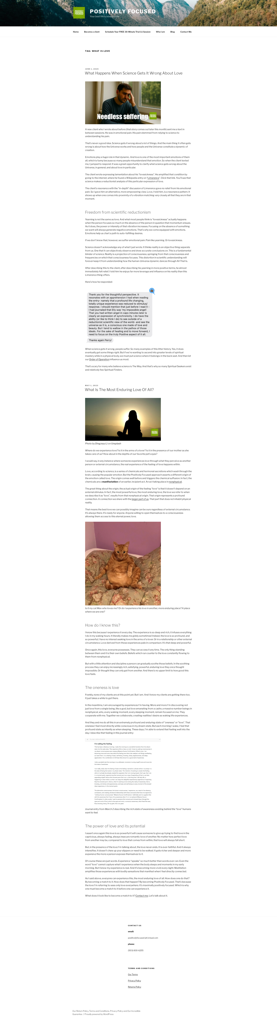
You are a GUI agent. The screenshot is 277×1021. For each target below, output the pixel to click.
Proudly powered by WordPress (99, 1014)
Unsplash (116, 443)
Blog (172, 32)
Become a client (92, 32)
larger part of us (140, 499)
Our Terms (133, 974)
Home (76, 32)
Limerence (153, 178)
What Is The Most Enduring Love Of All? (119, 389)
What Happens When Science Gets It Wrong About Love (134, 73)
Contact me (141, 895)
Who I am (160, 32)
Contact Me (186, 32)
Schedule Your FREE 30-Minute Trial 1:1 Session (127, 32)
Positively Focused (123, 11)
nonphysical (175, 481)
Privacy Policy (134, 980)
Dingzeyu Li (101, 443)
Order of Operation (99, 359)
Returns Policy (134, 987)
